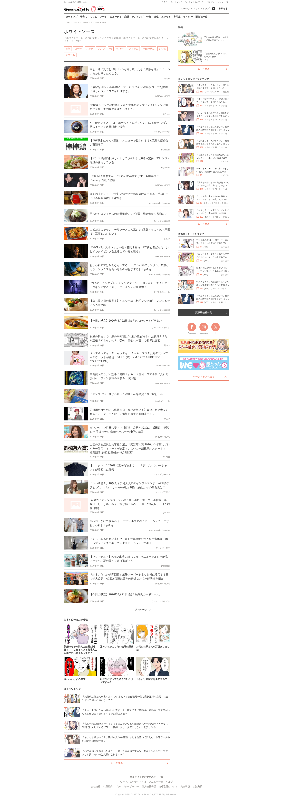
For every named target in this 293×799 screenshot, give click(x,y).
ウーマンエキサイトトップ (195, 8)
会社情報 (95, 786)
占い (203, 2)
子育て (164, 2)
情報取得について (168, 786)
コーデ (78, 48)
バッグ (89, 48)
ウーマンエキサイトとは (133, 781)
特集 (148, 16)
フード (103, 16)
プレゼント (211, 2)
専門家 (177, 16)
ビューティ (188, 2)
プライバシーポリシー (127, 786)
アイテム (133, 48)
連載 (156, 16)
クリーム (70, 54)
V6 (110, 48)
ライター (188, 16)
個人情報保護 (149, 786)
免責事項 (185, 786)
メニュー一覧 (223, 2)
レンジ (101, 48)
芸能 (67, 48)
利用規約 (108, 786)
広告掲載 (197, 786)
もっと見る (117, 763)
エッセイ (166, 16)
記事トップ (71, 16)
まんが (197, 2)
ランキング (138, 16)
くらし (171, 2)
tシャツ (120, 48)
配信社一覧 (201, 16)
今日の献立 (148, 48)
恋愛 (126, 16)
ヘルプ (169, 781)
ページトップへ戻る (203, 376)
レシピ (179, 2)
